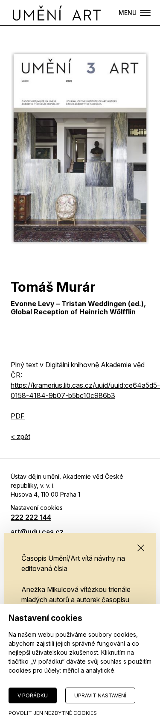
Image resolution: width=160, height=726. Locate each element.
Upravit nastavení (100, 695)
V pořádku (32, 695)
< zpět (20, 436)
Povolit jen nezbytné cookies (53, 713)
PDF (18, 416)
